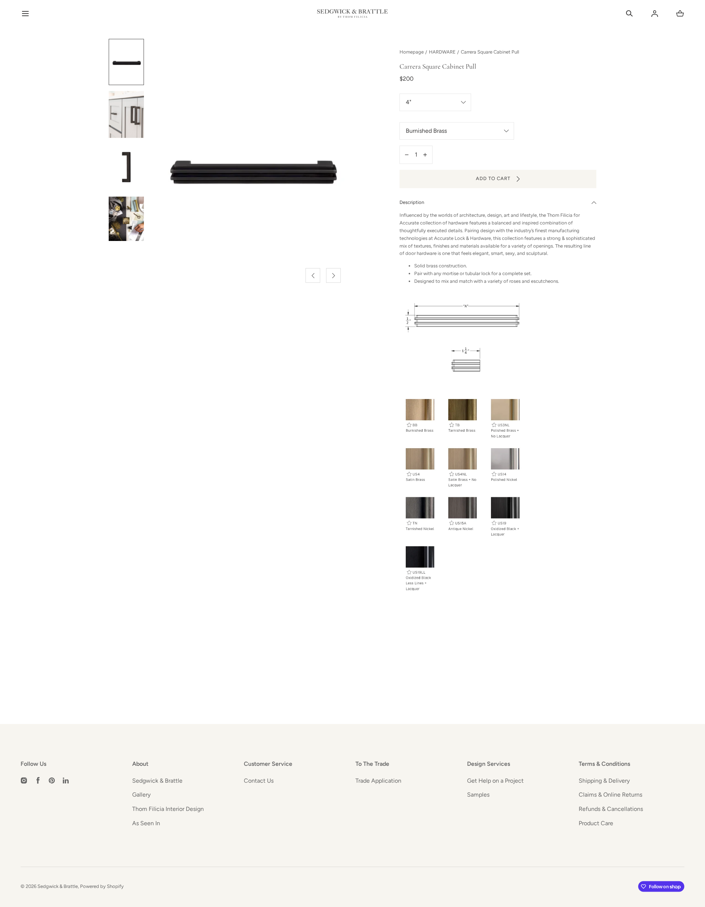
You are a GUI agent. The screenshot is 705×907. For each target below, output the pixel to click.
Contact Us (259, 780)
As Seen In (146, 823)
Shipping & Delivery (604, 780)
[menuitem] (126, 62)
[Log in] (654, 13)
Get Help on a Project (495, 780)
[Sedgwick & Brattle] (352, 13)
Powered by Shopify (102, 886)
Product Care (596, 823)
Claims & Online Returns (610, 794)
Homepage (412, 52)
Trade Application (378, 780)
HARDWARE (442, 52)
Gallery (141, 794)
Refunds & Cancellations (611, 808)
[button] (25, 13)
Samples (478, 794)
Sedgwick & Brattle (157, 780)
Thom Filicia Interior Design (168, 808)
